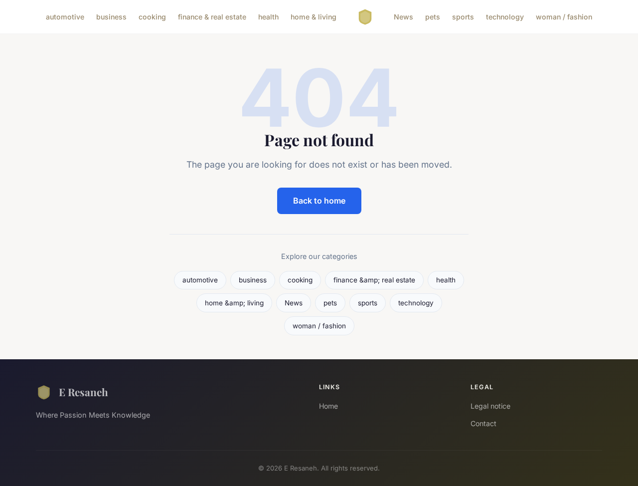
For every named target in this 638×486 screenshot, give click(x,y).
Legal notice (490, 406)
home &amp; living (234, 303)
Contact (483, 423)
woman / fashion (564, 16)
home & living (313, 16)
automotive (65, 16)
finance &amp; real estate (374, 280)
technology (505, 16)
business (111, 16)
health (268, 16)
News (403, 16)
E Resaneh (83, 392)
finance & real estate (212, 16)
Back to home (319, 201)
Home (328, 406)
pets (432, 16)
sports (463, 16)
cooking (152, 16)
